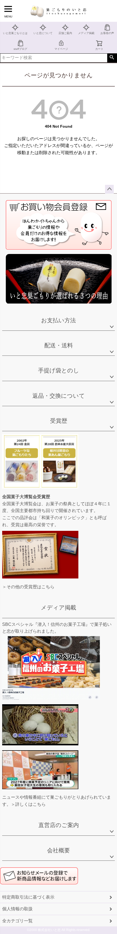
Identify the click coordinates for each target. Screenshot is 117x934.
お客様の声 (107, 33)
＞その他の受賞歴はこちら (28, 586)
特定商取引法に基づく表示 (28, 897)
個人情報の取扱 (17, 909)
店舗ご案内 (65, 33)
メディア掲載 (86, 33)
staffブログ (20, 48)
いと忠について (43, 33)
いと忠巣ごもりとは (15, 33)
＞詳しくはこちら (28, 804)
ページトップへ (109, 189)
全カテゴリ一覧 (17, 920)
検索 (112, 58)
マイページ (61, 48)
